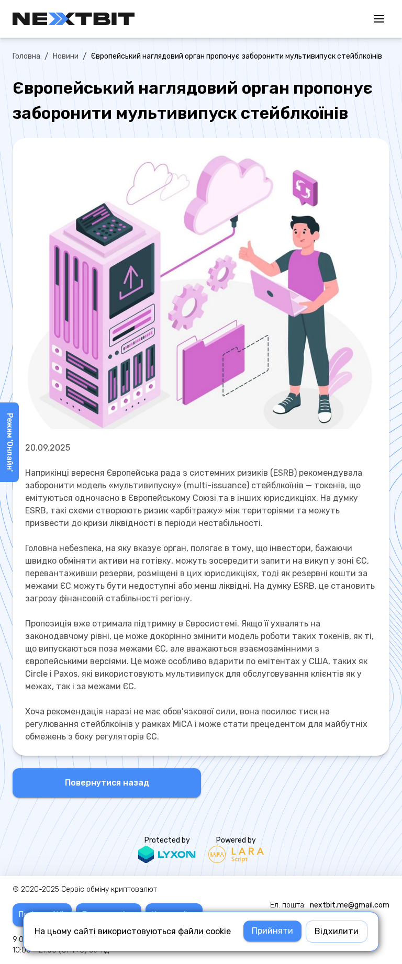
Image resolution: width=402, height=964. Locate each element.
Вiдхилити (337, 931)
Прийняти (272, 931)
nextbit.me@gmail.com (349, 905)
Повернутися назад (107, 783)
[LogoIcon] (74, 19)
